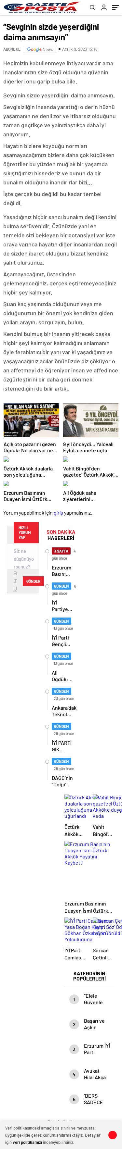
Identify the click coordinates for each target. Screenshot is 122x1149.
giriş (58, 512)
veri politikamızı (27, 1142)
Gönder (33, 581)
